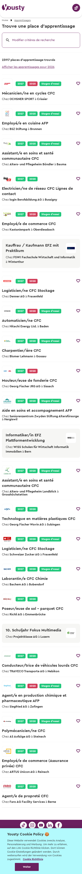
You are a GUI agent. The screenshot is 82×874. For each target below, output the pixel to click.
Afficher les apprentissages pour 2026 (28, 67)
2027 (21, 83)
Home (5, 20)
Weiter (27, 867)
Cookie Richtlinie (33, 859)
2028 (32, 113)
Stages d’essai (50, 83)
